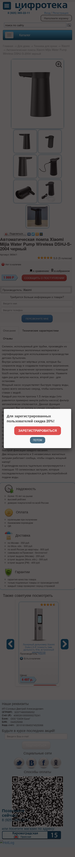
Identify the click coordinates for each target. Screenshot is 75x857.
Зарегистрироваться (37, 430)
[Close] (71, 408)
